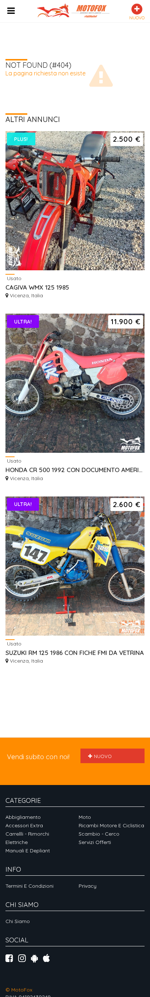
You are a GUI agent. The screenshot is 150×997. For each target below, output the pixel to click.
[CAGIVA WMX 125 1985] (75, 200)
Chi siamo (17, 921)
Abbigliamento (23, 817)
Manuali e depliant (27, 850)
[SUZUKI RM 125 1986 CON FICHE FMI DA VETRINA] (75, 566)
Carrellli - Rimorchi (27, 834)
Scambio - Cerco (99, 834)
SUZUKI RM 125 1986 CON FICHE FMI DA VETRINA (74, 652)
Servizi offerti (95, 842)
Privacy (87, 886)
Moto (85, 817)
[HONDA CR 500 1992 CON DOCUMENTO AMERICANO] (75, 383)
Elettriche (16, 842)
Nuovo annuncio (100, 758)
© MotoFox (18, 989)
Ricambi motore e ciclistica (111, 825)
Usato (13, 278)
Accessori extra (24, 825)
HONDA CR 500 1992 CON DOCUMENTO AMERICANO (75, 470)
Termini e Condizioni (29, 886)
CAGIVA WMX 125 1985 (37, 287)
